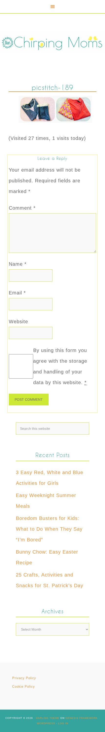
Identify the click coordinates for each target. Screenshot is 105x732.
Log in (63, 723)
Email (17, 292)
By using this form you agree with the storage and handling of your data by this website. (60, 366)
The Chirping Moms (52, 42)
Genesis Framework (81, 718)
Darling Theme (47, 718)
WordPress (46, 723)
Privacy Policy (24, 678)
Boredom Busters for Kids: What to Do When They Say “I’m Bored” (49, 529)
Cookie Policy (23, 686)
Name (18, 264)
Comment (22, 208)
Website (18, 321)
